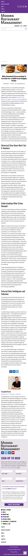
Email (3, 481)
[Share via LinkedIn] (14, 371)
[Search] (25, 28)
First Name (4, 473)
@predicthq (4, 394)
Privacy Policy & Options (10, 467)
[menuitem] (2, 1)
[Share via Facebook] (10, 371)
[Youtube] (26, 6)
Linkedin (12, 394)
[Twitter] (21, 6)
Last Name (18, 473)
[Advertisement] (14, 47)
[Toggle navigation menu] (25, 553)
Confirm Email (19, 481)
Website (18, 394)
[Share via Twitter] (17, 371)
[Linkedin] (23, 6)
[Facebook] (18, 6)
